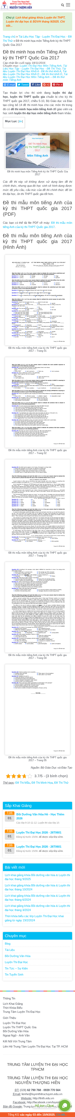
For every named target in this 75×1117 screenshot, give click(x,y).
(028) (30, 1090)
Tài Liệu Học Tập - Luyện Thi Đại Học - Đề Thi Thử (35, 67)
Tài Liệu (10, 949)
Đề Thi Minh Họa (42, 782)
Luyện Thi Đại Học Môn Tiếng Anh (41, 65)
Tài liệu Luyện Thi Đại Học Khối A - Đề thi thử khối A (34, 70)
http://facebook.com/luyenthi (44, 1102)
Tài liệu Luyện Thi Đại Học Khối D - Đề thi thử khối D (35, 73)
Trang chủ (9, 36)
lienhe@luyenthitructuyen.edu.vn (42, 1094)
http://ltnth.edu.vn (43, 1098)
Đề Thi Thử (61, 782)
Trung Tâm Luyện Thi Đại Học (22, 1011)
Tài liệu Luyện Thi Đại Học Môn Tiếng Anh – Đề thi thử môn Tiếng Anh (35, 77)
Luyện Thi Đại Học (16, 962)
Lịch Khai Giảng (13, 1003)
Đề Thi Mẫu (22, 782)
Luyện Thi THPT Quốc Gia (19, 1027)
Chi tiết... (61, 1114)
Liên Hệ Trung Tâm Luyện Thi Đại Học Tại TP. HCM (35, 1046)
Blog (7, 943)
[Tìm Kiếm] (62, 5)
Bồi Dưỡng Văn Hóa (17, 956)
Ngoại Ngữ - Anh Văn (16, 1035)
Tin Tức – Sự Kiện (16, 968)
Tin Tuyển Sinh (14, 974)
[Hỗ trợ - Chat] (64, 1105)
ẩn (20, 121)
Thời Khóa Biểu (12, 1007)
